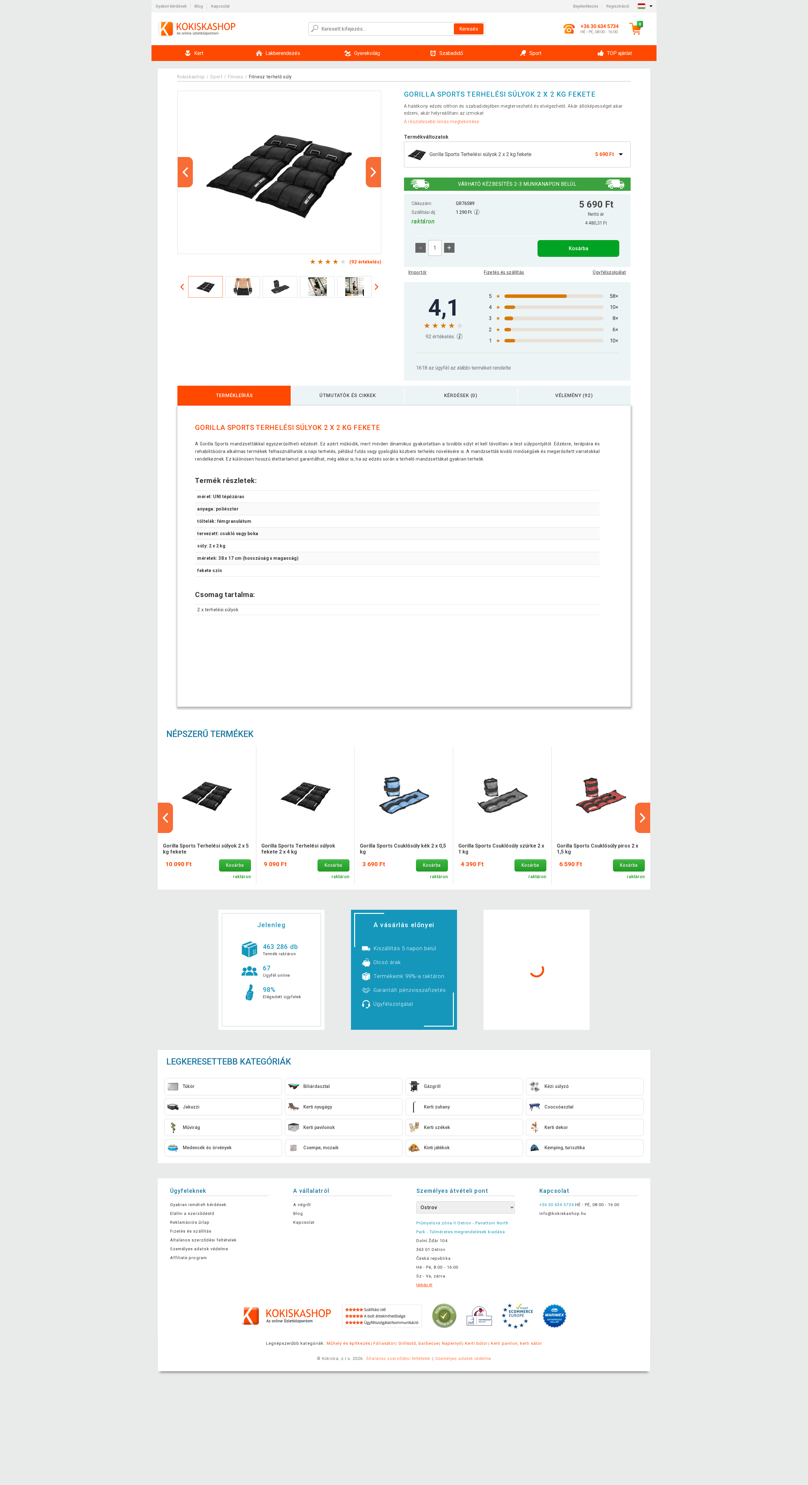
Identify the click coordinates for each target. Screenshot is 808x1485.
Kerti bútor (476, 1343)
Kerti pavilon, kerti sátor (516, 1343)
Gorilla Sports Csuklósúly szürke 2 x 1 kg (501, 849)
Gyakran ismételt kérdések (198, 1204)
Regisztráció (617, 6)
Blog (198, 6)
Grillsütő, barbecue (418, 1343)
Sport (216, 76)
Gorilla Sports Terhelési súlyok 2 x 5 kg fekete (206, 849)
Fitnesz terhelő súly (270, 76)
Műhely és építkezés (348, 1343)
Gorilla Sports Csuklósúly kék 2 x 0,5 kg (403, 849)
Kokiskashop (191, 76)
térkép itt (424, 1285)
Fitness (236, 76)
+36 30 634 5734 (556, 1204)
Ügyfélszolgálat (609, 272)
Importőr (417, 272)
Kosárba (578, 248)
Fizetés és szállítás (504, 272)
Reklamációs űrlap (190, 1222)
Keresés (468, 29)
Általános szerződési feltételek (203, 1240)
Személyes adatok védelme (199, 1249)
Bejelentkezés (585, 6)
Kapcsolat (220, 6)
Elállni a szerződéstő (192, 1213)
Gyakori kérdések (171, 6)
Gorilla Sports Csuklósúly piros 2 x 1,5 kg (597, 849)
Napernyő (452, 1343)
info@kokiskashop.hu (562, 1213)
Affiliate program (188, 1257)
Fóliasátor (384, 1343)
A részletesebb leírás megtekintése (441, 121)
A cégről (302, 1204)
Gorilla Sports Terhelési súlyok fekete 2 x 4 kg (298, 849)
